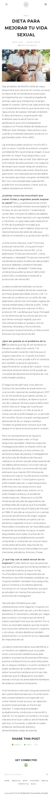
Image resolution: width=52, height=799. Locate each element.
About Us (16, 781)
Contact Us (23, 784)
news (26, 16)
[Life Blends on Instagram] (26, 765)
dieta (22, 45)
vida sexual (31, 45)
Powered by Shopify (39, 793)
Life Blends (24, 793)
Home (6, 781)
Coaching (34, 781)
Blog (33, 784)
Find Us (44, 781)
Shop (25, 781)
